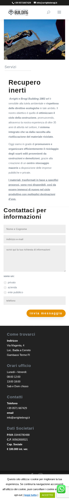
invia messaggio (46, 313)
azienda (12, 287)
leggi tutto (30, 494)
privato (12, 282)
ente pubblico (15, 292)
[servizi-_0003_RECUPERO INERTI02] (34, 58)
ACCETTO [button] (47, 495)
